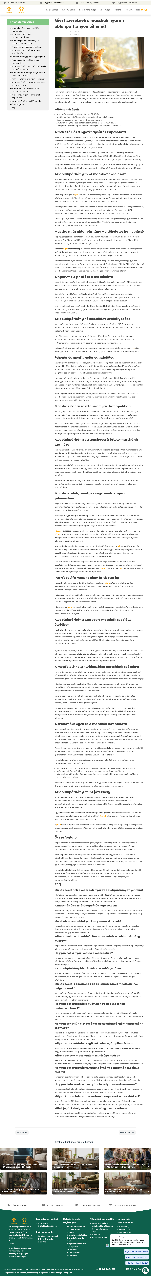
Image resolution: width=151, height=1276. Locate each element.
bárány (58, 534)
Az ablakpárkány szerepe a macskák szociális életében (27, 83)
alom (107, 583)
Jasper (59, 531)
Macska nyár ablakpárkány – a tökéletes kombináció (24, 42)
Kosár (137, 10)
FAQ (13, 108)
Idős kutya (105, 10)
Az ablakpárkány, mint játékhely (25, 101)
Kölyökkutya (52, 10)
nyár (76, 195)
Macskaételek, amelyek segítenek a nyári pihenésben (27, 74)
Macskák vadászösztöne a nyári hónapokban (25, 61)
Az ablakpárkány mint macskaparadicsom (21, 35)
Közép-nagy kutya (87, 10)
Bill (119, 546)
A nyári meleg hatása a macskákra (26, 47)
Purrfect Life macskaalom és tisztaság (27, 79)
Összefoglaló (17, 104)
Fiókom (129, 10)
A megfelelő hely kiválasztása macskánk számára (24, 90)
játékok (102, 816)
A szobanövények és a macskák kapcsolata (25, 96)
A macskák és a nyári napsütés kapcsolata (24, 29)
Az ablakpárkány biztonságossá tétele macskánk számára (28, 67)
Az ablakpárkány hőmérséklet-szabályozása (25, 51)
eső (133, 348)
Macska (118, 10)
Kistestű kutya (68, 10)
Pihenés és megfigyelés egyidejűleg (27, 56)
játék (58, 824)
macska (76, 31)
